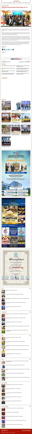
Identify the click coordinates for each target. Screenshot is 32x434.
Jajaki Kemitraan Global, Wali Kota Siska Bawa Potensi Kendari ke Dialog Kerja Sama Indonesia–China (22, 68)
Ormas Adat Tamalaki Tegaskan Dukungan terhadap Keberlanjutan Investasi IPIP (22, 73)
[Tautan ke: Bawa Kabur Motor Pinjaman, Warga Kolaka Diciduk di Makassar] (3, 402)
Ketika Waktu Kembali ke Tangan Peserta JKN (11, 290)
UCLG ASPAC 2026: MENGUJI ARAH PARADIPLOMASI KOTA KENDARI (14, 294)
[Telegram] (19, 59)
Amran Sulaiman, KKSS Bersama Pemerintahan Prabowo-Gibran (13, 306)
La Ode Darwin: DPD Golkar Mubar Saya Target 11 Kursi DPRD (13, 337)
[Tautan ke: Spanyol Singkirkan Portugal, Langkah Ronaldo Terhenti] (3, 413)
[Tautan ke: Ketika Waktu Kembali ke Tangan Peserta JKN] (3, 291)
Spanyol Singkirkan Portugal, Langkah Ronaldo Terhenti (12, 412)
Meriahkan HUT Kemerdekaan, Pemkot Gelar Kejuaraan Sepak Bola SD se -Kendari (8, 71)
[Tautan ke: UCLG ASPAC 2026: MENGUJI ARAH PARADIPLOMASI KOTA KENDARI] (3, 295)
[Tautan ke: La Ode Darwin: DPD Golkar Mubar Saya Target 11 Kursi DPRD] (3, 338)
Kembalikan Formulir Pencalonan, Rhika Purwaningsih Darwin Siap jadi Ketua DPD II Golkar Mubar (17, 345)
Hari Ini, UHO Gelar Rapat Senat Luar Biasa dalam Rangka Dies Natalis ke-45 (15, 373)
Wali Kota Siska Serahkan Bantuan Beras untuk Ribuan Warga (8, 68)
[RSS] (20, 59)
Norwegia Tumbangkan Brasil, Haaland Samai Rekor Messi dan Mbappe (14, 416)
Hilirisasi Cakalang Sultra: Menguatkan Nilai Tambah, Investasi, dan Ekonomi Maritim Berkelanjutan (17, 298)
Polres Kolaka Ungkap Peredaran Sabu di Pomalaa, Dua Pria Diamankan (14, 384)
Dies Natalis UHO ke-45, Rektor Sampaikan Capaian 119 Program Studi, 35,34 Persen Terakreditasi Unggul (18, 369)
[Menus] (1, 1)
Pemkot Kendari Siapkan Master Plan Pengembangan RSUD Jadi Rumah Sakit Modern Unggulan (22, 71)
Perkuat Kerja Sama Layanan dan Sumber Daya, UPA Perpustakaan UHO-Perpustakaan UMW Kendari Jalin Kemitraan (17, 361)
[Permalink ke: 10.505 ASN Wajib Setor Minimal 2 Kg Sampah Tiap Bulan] (6, 105)
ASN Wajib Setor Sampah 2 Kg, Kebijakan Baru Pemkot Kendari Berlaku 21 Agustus (23, 66)
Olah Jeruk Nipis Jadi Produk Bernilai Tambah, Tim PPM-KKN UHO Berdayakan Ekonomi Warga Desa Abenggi (18, 377)
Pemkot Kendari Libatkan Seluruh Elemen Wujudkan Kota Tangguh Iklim (6, 146)
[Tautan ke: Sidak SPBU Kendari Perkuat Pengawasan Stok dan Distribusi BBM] (3, 323)
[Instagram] (16, 59)
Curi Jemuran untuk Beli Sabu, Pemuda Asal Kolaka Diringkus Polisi (14, 392)
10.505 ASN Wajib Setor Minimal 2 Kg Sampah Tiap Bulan (6, 110)
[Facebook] (11, 59)
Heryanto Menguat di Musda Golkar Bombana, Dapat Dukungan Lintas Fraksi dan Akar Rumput (17, 349)
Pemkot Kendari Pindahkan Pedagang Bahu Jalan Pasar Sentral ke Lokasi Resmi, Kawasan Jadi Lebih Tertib (8, 73)
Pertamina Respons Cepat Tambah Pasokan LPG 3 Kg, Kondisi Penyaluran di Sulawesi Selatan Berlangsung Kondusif (17, 330)
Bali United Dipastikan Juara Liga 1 (6, 61)
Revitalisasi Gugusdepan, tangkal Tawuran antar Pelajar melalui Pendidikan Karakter (16, 302)
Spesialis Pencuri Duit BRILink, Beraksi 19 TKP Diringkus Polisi (13, 388)
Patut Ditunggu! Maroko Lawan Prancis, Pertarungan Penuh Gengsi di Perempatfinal (16, 420)
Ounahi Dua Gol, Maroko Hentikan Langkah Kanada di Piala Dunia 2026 (14, 424)
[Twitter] (12, 59)
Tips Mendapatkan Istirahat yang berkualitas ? (24, 61)
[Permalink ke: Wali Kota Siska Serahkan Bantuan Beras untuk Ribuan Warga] (25, 105)
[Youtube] (17, 59)
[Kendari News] (16, 1)
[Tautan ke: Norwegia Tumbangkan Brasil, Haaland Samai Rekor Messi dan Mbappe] (3, 417)
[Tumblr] (14, 59)
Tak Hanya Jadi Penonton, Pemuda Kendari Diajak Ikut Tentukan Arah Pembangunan (25, 134)
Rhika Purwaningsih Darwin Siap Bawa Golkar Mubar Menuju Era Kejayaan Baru (15, 341)
